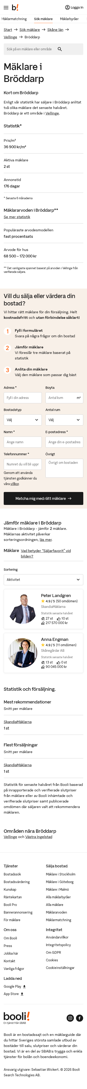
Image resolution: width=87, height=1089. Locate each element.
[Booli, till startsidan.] (15, 7)
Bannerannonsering (18, 912)
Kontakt (9, 961)
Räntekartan (13, 897)
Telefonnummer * (16, 454)
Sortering (11, 569)
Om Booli (10, 938)
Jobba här (11, 953)
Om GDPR (53, 952)
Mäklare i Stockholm (60, 874)
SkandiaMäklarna (18, 721)
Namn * (9, 432)
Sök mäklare (43, 19)
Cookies (52, 960)
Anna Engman (54, 639)
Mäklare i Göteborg (60, 882)
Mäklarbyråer (69, 19)
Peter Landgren (56, 595)
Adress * (10, 388)
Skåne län (55, 29)
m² (79, 398)
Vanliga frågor (14, 969)
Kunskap (10, 889)
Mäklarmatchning (14, 19)
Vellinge (10, 37)
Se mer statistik (17, 216)
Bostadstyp (13, 410)
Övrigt (50, 454)
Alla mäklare (54, 905)
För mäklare (12, 920)
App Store (11, 994)
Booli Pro (10, 905)
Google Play (12, 986)
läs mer (46, 539)
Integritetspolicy (58, 945)
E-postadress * (56, 432)
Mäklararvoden (56, 912)
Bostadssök (12, 874)
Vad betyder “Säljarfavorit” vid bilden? (46, 553)
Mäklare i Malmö (57, 889)
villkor (14, 484)
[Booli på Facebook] (79, 1018)
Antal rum (52, 410)
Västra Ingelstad (38, 836)
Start (8, 29)
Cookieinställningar (60, 968)
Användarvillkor (57, 937)
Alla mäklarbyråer (58, 897)
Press (8, 946)
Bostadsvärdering (17, 882)
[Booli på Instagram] (70, 1018)
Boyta (50, 388)
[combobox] (31, 49)
